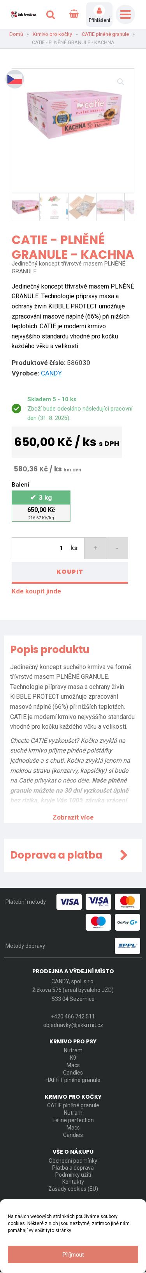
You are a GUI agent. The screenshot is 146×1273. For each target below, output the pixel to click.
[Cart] (74, 14)
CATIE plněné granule (105, 34)
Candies (73, 1072)
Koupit (69, 572)
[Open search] (51, 14)
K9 (73, 1058)
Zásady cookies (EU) (73, 1189)
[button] (121, 82)
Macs (73, 1065)
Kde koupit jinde (36, 591)
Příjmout (73, 1254)
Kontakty (73, 1181)
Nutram (73, 1050)
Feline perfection (73, 1120)
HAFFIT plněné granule (73, 1080)
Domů (16, 34)
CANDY (51, 373)
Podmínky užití (73, 1174)
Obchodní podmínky (73, 1160)
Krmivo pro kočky (52, 34)
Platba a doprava (73, 1167)
